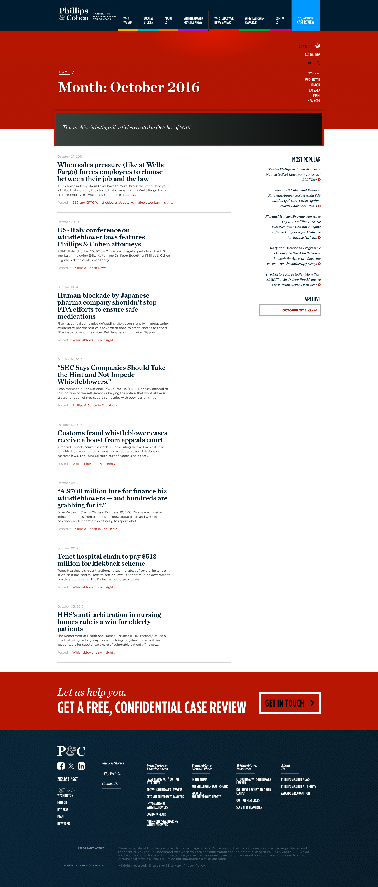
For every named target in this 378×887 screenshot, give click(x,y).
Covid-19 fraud (156, 814)
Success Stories (113, 763)
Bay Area (314, 90)
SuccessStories (148, 20)
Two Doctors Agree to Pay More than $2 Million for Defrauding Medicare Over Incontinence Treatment (293, 280)
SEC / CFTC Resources (249, 807)
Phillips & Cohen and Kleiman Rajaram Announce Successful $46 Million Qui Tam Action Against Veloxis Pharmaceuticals (294, 198)
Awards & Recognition (295, 793)
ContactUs (281, 20)
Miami (316, 95)
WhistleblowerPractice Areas (193, 20)
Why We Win (111, 773)
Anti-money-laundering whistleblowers (162, 823)
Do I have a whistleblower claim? (253, 791)
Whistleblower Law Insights (152, 202)
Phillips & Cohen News (89, 267)
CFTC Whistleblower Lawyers (165, 797)
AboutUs (168, 20)
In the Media (199, 779)
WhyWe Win (128, 20)
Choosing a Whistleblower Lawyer (253, 781)
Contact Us (110, 784)
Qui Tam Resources (248, 800)
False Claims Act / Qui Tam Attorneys (163, 781)
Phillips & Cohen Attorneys (298, 786)
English (304, 45)
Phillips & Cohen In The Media (94, 405)
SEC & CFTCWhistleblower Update (206, 795)
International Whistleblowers (157, 805)
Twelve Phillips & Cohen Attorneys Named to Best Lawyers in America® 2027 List (293, 175)
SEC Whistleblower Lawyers (164, 790)
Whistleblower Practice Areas (157, 767)
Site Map (174, 865)
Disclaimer (157, 865)
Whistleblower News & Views (202, 767)
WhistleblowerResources (254, 20)
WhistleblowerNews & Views (224, 20)
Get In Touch (284, 702)
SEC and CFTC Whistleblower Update (101, 202)
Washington (312, 80)
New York (314, 101)
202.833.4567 (312, 54)
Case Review (305, 20)
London (315, 85)
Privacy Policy (194, 865)
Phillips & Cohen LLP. (89, 865)
